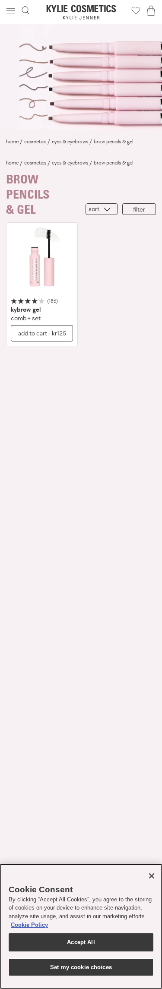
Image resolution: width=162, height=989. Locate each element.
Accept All (81, 942)
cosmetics (35, 142)
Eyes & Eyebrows (70, 142)
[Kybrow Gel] (41, 258)
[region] (81, 926)
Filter (139, 209)
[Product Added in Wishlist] (136, 10)
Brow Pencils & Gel (113, 142)
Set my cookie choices (81, 967)
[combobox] (102, 209)
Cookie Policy (29, 925)
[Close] (151, 875)
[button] (11, 10)
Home (12, 142)
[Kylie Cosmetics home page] (81, 12)
